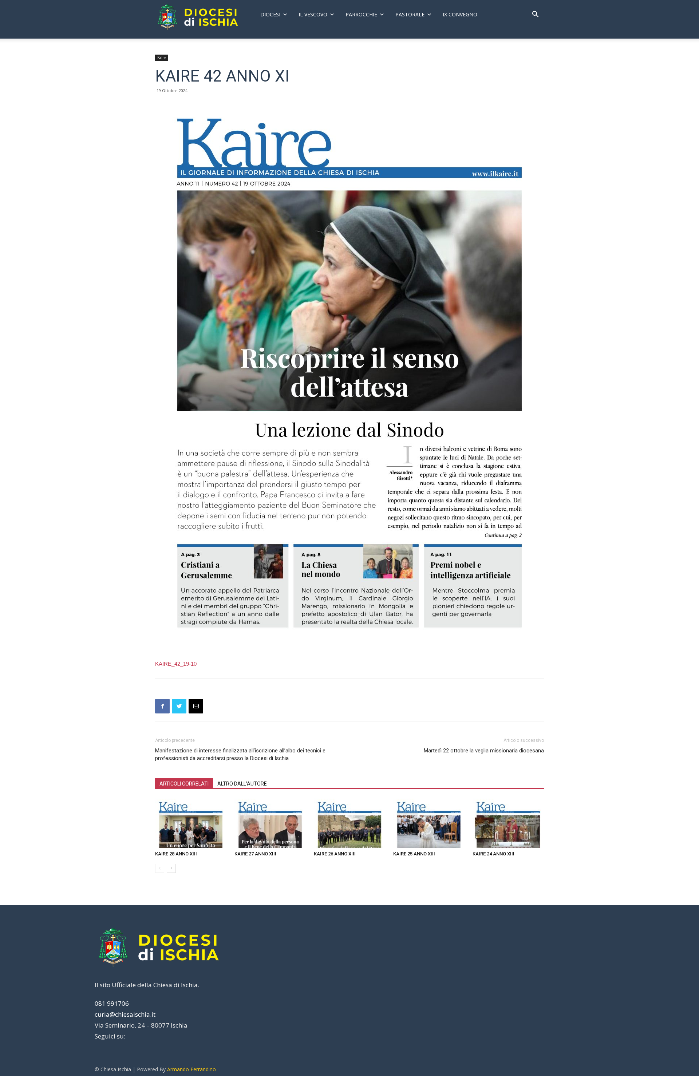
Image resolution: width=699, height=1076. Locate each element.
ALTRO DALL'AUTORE (242, 784)
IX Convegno (460, 14)
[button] (535, 15)
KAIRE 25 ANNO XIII (414, 854)
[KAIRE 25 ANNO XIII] (429, 823)
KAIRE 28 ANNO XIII (176, 854)
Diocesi (270, 14)
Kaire (161, 57)
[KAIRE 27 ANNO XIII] (270, 823)
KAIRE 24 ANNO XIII (493, 854)
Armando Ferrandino (191, 1069)
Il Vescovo (313, 14)
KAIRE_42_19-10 (176, 664)
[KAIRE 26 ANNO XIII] (349, 823)
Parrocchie (361, 14)
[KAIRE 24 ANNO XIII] (508, 823)
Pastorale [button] (409, 14)
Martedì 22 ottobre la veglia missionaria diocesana (484, 750)
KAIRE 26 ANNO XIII (335, 854)
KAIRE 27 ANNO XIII (255, 854)
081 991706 (112, 1003)
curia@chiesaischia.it (125, 1014)
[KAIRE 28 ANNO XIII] (190, 823)
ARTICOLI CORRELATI (184, 784)
